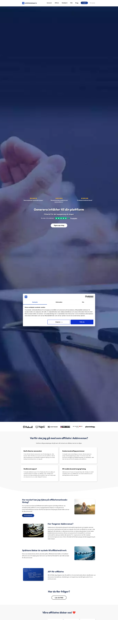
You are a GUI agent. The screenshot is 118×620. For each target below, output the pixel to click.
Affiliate (57, 3)
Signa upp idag (59, 225)
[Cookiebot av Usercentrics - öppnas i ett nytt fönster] (86, 297)
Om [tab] (83, 302)
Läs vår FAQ (59, 598)
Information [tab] (59, 302)
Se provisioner (28, 515)
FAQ (71, 3)
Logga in (84, 2)
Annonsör (49, 3)
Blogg (76, 3)
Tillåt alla (81, 322)
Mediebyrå (64, 3)
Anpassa (57, 322)
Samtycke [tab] (35, 302)
